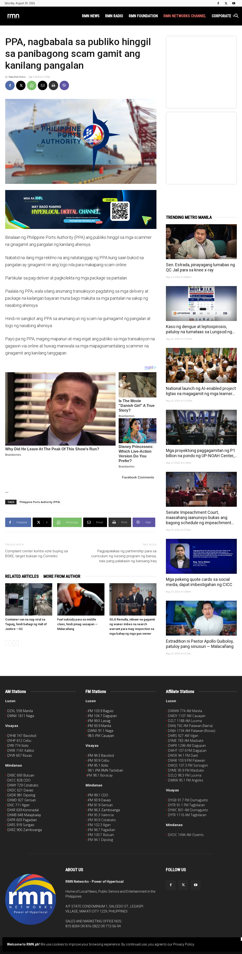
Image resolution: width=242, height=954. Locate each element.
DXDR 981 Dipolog (21, 795)
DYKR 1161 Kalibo (20, 750)
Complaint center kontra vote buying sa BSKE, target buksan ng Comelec (36, 553)
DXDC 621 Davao (20, 790)
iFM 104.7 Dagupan (102, 715)
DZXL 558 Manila (20, 711)
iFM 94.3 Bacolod (101, 755)
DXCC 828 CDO (18, 780)
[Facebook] (218, 3)
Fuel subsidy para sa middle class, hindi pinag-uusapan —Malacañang (77, 624)
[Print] (53, 85)
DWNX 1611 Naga (20, 715)
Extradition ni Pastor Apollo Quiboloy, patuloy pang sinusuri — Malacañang (199, 644)
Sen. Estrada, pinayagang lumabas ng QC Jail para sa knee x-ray (200, 267)
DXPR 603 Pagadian (22, 820)
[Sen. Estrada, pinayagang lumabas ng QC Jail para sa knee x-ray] (201, 241)
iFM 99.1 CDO (98, 795)
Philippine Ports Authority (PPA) (40, 502)
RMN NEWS (90, 16)
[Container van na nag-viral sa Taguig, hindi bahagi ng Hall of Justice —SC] (28, 599)
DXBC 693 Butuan (20, 775)
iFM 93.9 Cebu (98, 760)
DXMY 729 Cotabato (22, 785)
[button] (236, 16)
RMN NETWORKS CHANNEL (185, 16)
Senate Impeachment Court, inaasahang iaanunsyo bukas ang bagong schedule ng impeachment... (200, 517)
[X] (225, 3)
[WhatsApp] (31, 85)
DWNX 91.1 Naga (100, 730)
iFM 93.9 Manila (99, 725)
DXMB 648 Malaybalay (24, 815)
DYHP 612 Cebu (19, 740)
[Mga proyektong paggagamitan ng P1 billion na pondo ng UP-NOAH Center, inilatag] (201, 427)
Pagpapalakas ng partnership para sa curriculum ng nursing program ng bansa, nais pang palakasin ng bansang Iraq (123, 556)
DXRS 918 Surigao (20, 825)
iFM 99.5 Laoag (99, 720)
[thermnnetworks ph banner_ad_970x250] (80, 209)
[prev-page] (8, 643)
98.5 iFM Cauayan (101, 735)
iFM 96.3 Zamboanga (104, 810)
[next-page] (16, 643)
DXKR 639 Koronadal (23, 810)
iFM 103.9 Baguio (100, 711)
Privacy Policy (183, 944)
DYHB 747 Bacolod (21, 735)
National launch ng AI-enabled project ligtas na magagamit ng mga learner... (201, 391)
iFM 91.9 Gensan (100, 805)
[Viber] (64, 85)
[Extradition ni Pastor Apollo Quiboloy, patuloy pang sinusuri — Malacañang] (201, 618)
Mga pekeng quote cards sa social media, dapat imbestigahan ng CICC (199, 582)
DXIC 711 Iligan (18, 805)
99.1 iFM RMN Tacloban (105, 770)
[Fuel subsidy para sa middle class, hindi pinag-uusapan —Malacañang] (80, 599)
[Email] (42, 85)
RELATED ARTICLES (22, 576)
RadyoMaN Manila (17, 77)
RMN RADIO (114, 16)
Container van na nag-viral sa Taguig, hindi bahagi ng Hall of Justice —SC (26, 624)
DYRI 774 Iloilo (18, 745)
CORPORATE (221, 16)
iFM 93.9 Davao (99, 800)
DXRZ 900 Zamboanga (24, 829)
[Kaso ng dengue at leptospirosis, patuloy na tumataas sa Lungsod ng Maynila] (201, 303)
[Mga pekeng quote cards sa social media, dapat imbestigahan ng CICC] (201, 556)
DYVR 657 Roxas (19, 755)
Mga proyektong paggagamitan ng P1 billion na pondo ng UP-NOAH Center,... (201, 453)
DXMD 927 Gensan (21, 800)
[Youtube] (233, 3)
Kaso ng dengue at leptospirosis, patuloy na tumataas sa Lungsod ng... (200, 329)
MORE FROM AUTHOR (61, 576)
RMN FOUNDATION (143, 16)
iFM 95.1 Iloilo (98, 765)
